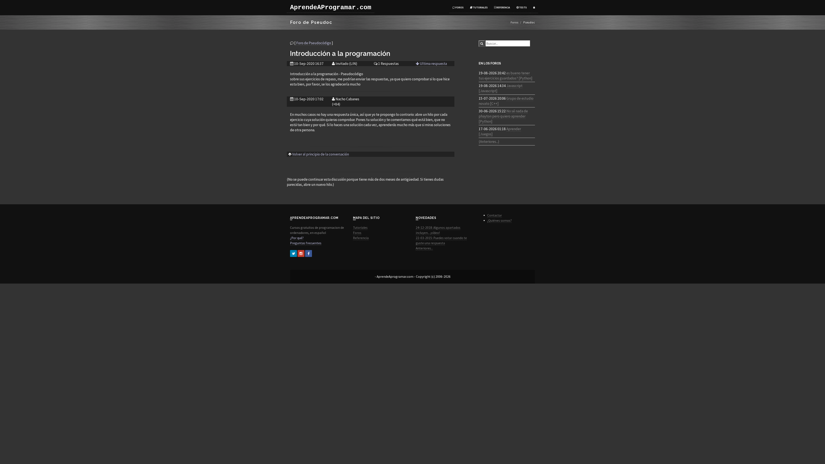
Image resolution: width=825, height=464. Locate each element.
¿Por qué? (297, 238)
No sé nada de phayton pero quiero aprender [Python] (503, 116)
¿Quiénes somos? (499, 220)
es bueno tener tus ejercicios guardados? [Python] (505, 76)
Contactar (494, 215)
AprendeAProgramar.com (330, 7)
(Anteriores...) (489, 141)
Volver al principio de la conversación (320, 154)
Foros (459, 7)
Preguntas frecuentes (305, 243)
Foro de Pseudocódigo (313, 43)
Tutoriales (480, 7)
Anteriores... (424, 248)
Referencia (503, 7)
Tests (523, 7)
